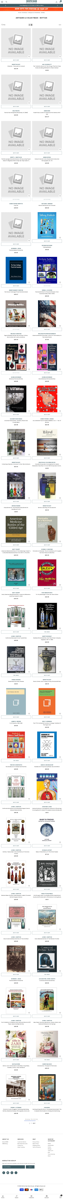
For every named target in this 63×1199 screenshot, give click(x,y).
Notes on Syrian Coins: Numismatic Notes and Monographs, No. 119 (47, 159)
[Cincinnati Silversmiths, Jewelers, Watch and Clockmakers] (16, 399)
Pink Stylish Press (47, 893)
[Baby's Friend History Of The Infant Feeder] (47, 830)
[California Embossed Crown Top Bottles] (16, 616)
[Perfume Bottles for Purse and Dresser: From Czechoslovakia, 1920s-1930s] (47, 270)
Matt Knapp (16, 549)
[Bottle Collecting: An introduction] (47, 486)
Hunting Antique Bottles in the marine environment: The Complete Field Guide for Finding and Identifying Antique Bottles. (47, 1110)
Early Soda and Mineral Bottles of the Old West (16, 939)
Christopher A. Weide (47, 419)
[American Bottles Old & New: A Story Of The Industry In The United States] (47, 313)
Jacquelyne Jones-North (47, 979)
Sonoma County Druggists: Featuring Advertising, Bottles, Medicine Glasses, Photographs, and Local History (16, 1110)
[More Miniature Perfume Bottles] (47, 357)
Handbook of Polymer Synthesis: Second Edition (47, 766)
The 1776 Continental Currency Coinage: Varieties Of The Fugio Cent (47, 724)
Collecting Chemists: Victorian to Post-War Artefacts (16, 464)
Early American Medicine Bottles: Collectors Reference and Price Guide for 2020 (16, 595)
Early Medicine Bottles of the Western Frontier (47, 939)
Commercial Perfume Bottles (47, 980)
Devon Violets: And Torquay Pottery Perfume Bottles (47, 681)
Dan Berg (47, 1107)
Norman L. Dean (16, 248)
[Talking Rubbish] (47, 225)
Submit (30, 1167)
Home (19, 12)
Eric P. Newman (47, 721)
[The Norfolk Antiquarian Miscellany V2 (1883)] (16, 89)
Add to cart (16, 60)
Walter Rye (16, 111)
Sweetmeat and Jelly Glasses (16, 681)
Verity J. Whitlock (16, 157)
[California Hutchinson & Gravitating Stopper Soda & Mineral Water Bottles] (16, 786)
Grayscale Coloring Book (47, 462)
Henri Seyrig (47, 157)
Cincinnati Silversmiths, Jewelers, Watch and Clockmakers (16, 421)
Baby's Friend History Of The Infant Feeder (47, 852)
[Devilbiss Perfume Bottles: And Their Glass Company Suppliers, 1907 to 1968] (47, 616)
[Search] (6, 2)
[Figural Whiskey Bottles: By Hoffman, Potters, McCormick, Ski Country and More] (16, 313)
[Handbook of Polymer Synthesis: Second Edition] (47, 745)
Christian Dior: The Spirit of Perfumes (47, 1066)
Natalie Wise (16, 1064)
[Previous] (5, 5)
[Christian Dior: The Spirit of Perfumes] (47, 1044)
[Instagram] (7, 1172)
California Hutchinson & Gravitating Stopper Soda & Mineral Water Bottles (16, 809)
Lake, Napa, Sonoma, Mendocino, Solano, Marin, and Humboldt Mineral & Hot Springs (47, 1023)
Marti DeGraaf (47, 636)
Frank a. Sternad (16, 1107)
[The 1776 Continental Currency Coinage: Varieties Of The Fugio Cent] (47, 701)
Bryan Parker (16, 506)
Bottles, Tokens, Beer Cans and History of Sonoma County (16, 852)
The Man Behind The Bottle (16, 980)
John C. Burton (16, 636)
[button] (30, 25)
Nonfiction (24, 12)
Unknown (47, 111)
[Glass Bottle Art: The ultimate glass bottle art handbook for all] (16, 486)
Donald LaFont (47, 850)
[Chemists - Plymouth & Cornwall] (16, 43)
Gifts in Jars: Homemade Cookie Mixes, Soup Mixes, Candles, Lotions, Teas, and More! (16, 1066)
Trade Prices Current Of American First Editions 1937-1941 (47, 113)
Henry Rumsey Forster (16, 290)
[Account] (56, 2)
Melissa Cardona (16, 333)
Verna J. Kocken (47, 290)
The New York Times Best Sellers (31, 5)
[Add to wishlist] (29, 56)
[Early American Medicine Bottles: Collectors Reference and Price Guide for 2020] (16, 572)
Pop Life (16, 205)
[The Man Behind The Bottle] (16, 959)
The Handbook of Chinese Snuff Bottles (16, 766)
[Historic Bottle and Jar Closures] (47, 182)
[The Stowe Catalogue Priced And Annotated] (16, 270)
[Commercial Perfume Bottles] (47, 959)
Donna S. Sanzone (47, 549)
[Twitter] (16, 1172)
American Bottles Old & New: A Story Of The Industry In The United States (47, 336)
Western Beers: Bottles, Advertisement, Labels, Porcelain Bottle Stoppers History (16, 896)
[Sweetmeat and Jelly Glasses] (16, 659)
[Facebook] (3, 1172)
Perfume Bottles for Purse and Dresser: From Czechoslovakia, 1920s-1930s (47, 292)
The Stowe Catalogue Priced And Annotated (16, 292)
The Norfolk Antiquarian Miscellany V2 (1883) (16, 112)
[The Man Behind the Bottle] (16, 227)
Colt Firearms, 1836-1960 (16, 723)
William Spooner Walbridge (47, 333)
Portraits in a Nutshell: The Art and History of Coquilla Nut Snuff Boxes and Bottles (47, 551)
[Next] (57, 5)
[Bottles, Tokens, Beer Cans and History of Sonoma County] (16, 830)
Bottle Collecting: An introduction (47, 507)
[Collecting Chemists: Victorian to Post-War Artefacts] (16, 442)
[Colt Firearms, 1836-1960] (16, 701)
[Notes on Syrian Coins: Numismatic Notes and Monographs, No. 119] (47, 136)
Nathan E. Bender (47, 203)
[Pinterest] (11, 1172)
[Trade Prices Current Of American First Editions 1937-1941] (47, 89)
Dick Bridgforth (47, 592)
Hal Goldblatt (47, 64)
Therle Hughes (16, 679)
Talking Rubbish (47, 247)
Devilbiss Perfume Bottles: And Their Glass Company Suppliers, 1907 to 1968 (47, 638)
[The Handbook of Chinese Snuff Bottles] (16, 745)
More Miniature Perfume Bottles (47, 379)
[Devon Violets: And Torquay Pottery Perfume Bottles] (47, 659)
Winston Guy (16, 64)
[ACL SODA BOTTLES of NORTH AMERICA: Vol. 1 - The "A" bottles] (47, 399)
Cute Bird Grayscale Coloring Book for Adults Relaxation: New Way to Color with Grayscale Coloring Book (47, 465)
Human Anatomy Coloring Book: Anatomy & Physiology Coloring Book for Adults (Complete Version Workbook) (47, 809)
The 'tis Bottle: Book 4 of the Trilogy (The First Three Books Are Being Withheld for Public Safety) (47, 67)
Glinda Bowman (16, 377)
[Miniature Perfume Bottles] (16, 357)
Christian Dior (47, 1064)
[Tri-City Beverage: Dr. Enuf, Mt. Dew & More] (47, 572)
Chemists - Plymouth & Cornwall (16, 66)
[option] (31, 5)
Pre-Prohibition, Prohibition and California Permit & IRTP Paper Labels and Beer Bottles (16, 1023)
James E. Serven (16, 721)
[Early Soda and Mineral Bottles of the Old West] (16, 917)
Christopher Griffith (16, 203)
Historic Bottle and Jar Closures (47, 205)
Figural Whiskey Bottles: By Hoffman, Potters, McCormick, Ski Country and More (16, 336)
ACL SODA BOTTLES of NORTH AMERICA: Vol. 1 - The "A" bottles (47, 421)
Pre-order (47, 631)
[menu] (2, 2)
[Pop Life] (16, 182)
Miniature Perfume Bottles (16, 379)
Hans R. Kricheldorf (47, 765)
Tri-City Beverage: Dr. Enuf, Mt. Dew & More (47, 594)
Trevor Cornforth (16, 765)
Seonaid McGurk (47, 245)
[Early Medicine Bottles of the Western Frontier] (47, 917)
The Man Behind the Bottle (16, 250)
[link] (16, 1197)
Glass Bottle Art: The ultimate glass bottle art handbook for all (16, 508)
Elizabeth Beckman (16, 419)
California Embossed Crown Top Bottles (16, 638)
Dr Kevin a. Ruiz (47, 806)
